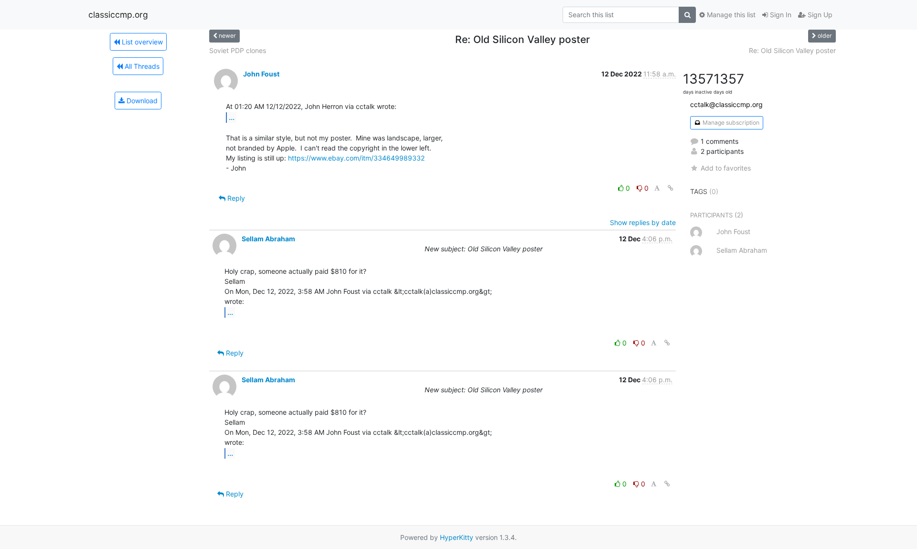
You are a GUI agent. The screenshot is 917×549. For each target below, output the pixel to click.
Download (141, 101)
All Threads (141, 66)
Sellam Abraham (268, 239)
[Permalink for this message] (670, 188)
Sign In (779, 15)
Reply (235, 198)
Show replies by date (643, 222)
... (232, 117)
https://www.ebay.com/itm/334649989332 (356, 158)
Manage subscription (730, 122)
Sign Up (819, 15)
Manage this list (730, 15)
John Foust (261, 74)
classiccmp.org (118, 15)
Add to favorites (726, 168)
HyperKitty (456, 537)
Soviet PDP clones (237, 50)
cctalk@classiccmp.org (726, 104)
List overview (141, 42)
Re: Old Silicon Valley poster (792, 50)
